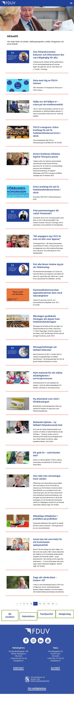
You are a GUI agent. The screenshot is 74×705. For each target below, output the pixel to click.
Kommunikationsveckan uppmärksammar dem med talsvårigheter (47, 293)
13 (44, 604)
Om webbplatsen (37, 688)
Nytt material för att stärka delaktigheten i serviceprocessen (47, 375)
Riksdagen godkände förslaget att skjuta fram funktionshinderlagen (46, 319)
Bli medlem (9, 615)
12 (40, 604)
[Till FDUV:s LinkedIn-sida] (40, 640)
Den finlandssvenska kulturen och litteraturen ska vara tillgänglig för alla (48, 54)
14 (48, 604)
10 (31, 604)
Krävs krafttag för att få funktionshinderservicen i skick (46, 189)
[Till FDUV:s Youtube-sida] (48, 640)
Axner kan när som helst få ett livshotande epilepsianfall (47, 542)
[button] (71, 3)
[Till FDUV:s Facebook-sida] (26, 640)
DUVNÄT (55, 668)
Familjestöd (46, 614)
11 (35, 604)
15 (53, 604)
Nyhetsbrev (28, 616)
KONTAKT (18, 668)
